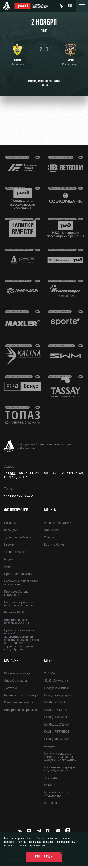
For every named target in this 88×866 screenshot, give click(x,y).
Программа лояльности (20, 574)
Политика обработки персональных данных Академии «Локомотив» (60, 757)
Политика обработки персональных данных (19, 603)
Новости (10, 522)
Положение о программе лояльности (21, 582)
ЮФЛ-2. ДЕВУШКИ (56, 731)
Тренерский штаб (16, 552)
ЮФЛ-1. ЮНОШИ (55, 702)
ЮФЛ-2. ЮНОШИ (55, 710)
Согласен (44, 857)
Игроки (9, 544)
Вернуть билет (54, 544)
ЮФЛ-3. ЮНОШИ (55, 717)
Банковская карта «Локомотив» (56, 794)
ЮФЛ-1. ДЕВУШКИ (56, 724)
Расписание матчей (57, 522)
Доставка (10, 688)
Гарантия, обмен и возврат (22, 695)
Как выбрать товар (17, 673)
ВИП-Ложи (51, 530)
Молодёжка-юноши (57, 688)
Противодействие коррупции (16, 593)
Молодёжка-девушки (58, 695)
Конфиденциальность (18, 702)
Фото (7, 566)
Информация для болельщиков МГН (16, 621)
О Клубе (49, 673)
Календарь (11, 530)
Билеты (50, 510)
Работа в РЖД (14, 612)
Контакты (50, 802)
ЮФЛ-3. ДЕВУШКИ (56, 739)
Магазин (11, 660)
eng (70, 6)
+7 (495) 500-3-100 (18, 495)
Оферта (49, 537)
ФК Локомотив (16, 510)
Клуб (48, 660)
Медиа (8, 559)
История (50, 785)
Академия (50, 746)
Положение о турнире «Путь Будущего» (59, 769)
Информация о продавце (21, 710)
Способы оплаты (15, 680)
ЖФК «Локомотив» (56, 680)
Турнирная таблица (17, 537)
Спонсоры (51, 777)
